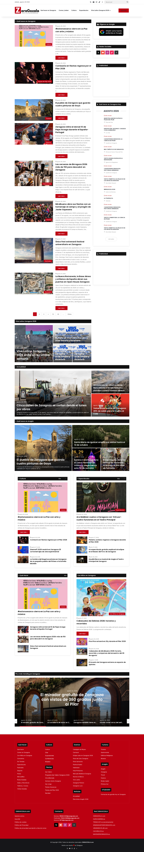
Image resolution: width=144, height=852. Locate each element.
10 (53, 314)
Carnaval (76, 752)
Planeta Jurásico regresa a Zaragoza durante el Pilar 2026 (107, 541)
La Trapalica (108, 198)
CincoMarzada (49, 778)
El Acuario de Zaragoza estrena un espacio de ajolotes (107, 663)
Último (70, 314)
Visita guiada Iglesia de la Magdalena (113, 159)
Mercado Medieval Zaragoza (82, 773)
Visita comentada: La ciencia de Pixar (114, 218)
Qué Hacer (23, 575)
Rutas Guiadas (21, 780)
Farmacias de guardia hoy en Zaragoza (113, 794)
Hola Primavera (78, 770)
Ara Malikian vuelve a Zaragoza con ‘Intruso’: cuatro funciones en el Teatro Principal (99, 518)
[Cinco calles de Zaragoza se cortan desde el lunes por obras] (53, 394)
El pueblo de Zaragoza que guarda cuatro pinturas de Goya (72, 104)
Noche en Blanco (78, 776)
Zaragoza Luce (77, 786)
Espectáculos (83, 10)
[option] (53, 343)
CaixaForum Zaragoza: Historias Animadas (112, 169)
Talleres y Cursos (22, 786)
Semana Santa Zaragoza (53, 781)
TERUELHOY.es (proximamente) (103, 822)
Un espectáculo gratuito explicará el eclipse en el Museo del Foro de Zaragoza (106, 550)
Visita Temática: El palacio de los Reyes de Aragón (114, 179)
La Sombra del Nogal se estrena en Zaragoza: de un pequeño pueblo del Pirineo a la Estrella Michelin (48, 561)
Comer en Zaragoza (23, 752)
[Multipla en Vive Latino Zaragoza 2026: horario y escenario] (72, 334)
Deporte (19, 770)
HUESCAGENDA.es (99, 819)
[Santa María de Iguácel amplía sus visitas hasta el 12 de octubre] (100, 436)
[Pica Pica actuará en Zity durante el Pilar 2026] (82, 641)
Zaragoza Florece (78, 783)
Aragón (103, 769)
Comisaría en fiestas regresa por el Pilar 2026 (48, 540)
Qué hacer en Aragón (25, 421)
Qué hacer (20, 749)
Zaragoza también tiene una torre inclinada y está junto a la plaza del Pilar (72, 699)
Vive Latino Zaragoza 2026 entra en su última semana (33, 355)
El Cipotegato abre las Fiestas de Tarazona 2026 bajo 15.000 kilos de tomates (114, 464)
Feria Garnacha (78, 761)
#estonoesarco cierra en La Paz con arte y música (71, 30)
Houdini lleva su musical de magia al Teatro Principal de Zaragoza (106, 560)
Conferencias (49, 758)
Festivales (20, 767)
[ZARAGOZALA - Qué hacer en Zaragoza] (27, 10)
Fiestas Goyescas (50, 787)
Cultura (74, 10)
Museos (47, 761)
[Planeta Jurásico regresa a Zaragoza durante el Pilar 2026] (82, 540)
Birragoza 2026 (109, 189)
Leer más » (61, 58)
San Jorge (48, 784)
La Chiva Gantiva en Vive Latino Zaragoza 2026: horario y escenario (62, 352)
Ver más (111, 239)
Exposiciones (49, 755)
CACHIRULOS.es (98, 831)
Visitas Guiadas (22, 789)
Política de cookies (20, 822)
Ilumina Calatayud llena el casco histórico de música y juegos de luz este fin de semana (86, 464)
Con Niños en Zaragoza (24, 755)
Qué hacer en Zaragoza (48, 10)
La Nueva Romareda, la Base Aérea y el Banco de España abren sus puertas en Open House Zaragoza (73, 279)
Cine (46, 752)
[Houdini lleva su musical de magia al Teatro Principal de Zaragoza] (82, 559)
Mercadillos (20, 776)
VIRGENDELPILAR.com (100, 828)
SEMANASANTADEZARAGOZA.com (104, 825)
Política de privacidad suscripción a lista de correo (30, 828)
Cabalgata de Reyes (79, 749)
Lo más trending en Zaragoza (28, 674)
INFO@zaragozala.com (66, 820)
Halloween (76, 767)
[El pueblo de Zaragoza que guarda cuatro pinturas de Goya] (43, 448)
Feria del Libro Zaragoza (80, 758)
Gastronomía (105, 752)
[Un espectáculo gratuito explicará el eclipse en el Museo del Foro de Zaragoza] (82, 549)
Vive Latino (76, 780)
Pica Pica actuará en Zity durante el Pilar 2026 (107, 641)
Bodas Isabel (105, 781)
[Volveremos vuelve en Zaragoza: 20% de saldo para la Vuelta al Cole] (110, 405)
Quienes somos (19, 816)
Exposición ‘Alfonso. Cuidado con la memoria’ (115, 129)
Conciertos (20, 758)
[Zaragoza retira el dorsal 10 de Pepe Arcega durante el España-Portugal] (23, 629)
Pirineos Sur (104, 784)
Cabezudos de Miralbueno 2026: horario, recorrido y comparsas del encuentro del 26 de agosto (106, 653)
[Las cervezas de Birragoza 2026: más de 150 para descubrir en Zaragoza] (23, 639)
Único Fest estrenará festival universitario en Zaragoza (69, 243)
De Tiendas (20, 761)
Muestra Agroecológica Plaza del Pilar (113, 119)
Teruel (103, 775)
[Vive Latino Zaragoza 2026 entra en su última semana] (34, 343)
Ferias (19, 773)
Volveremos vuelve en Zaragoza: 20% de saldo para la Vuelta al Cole (109, 411)
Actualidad (21, 367)
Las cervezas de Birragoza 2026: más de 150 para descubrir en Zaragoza (71, 167)
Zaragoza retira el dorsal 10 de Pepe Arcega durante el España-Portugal (71, 129)
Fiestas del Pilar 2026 (52, 790)
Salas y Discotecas (23, 783)
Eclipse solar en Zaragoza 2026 (83, 755)
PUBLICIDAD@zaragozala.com (70, 818)
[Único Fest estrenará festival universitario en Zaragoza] (23, 648)
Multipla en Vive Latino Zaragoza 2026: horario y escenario (71, 339)
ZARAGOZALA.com (99, 816)
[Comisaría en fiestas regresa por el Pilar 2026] (23, 540)
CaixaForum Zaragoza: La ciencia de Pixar (113, 139)
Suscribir (123, 10)
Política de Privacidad (21, 825)
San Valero (48, 772)
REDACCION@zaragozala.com (69, 816)
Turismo (103, 749)
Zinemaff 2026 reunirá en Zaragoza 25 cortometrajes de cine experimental (45, 550)
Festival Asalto (77, 764)
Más (60, 478)
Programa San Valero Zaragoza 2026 (57, 775)
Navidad (47, 793)
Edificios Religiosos (107, 755)
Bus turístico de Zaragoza (114, 149)
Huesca (103, 778)
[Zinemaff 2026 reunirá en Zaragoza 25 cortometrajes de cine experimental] (23, 549)
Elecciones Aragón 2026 (80, 799)
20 (58, 314)
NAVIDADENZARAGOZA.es (101, 834)
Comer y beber (64, 10)
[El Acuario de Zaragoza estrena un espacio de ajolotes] (82, 662)
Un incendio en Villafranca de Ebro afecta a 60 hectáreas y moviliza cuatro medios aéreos (109, 388)
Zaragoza (104, 772)
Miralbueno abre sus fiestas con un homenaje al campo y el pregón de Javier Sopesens (73, 207)
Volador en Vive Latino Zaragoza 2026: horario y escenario (81, 354)
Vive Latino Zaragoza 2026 (100, 10)
